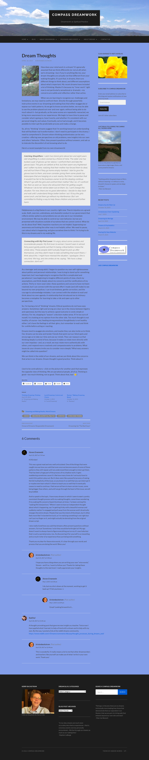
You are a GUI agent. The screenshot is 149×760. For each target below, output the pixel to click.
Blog (34, 39)
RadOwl (32, 618)
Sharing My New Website (107, 232)
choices (26, 416)
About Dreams (89, 39)
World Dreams (51, 411)
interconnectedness (75, 416)
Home (24, 39)
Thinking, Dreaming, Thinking (31, 395)
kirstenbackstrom (43, 61)
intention (61, 416)
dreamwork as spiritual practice (43, 416)
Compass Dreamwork (74, 15)
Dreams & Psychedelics (106, 225)
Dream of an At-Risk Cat (106, 205)
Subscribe (103, 109)
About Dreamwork (47, 39)
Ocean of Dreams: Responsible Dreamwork (38, 425)
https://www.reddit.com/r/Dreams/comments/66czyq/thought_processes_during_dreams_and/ (66, 633)
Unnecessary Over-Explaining (108, 212)
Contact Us (105, 39)
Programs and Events (69, 39)
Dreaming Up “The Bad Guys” (79, 425)
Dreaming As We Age (105, 218)
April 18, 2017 (27, 61)
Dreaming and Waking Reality (35, 411)
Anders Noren (116, 751)
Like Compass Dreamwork (108, 265)
